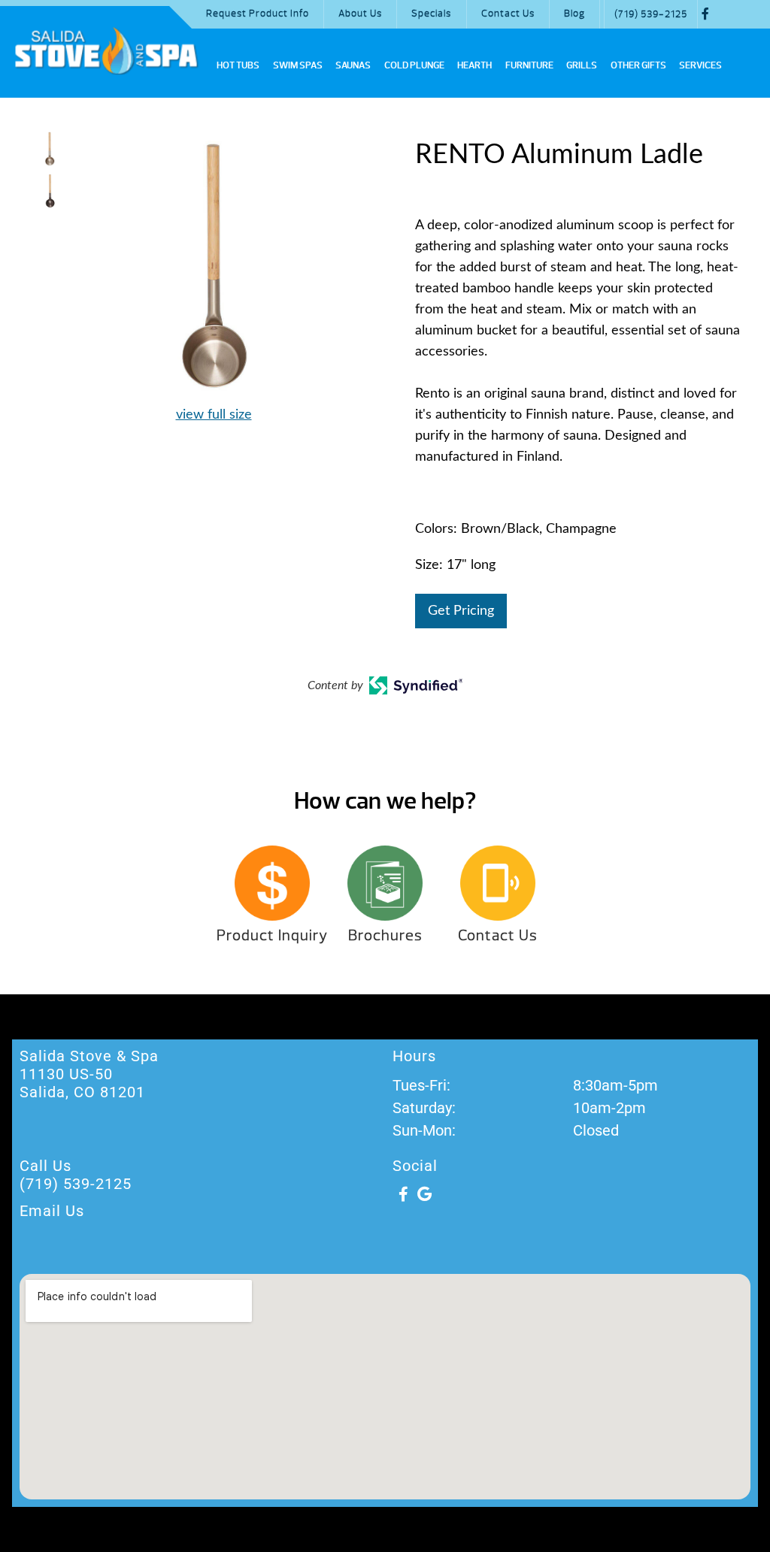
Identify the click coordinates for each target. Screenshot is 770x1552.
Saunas (353, 65)
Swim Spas (298, 65)
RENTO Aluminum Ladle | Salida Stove (106, 50)
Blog (574, 14)
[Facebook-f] (403, 1194)
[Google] (424, 1194)
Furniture (529, 65)
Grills (581, 65)
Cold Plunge (414, 65)
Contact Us (508, 14)
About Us (360, 14)
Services (700, 65)
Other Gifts (638, 65)
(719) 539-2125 (650, 14)
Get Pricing (461, 611)
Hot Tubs (238, 65)
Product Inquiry (272, 935)
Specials (431, 14)
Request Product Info (257, 14)
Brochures (385, 935)
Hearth (474, 65)
